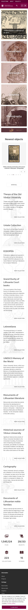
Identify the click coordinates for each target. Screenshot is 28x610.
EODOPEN (8, 251)
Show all (14, 184)
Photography (14, 116)
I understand (14, 607)
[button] (11, 38)
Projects (18, 1)
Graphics (14, 94)
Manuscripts (14, 51)
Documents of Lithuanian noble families (12, 501)
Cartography (9, 466)
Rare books (14, 72)
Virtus (3, 593)
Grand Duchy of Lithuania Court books (11, 282)
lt (22, 5)
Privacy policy (11, 603)
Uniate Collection (12, 225)
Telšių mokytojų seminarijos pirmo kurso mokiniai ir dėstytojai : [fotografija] (14, 167)
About (12, 1)
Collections (4, 1)
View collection (19, 217)
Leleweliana (9, 326)
